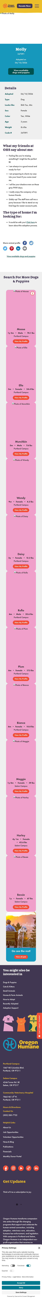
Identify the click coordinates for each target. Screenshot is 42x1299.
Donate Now (25, 6)
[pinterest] (12, 248)
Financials (7, 1151)
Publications (8, 1146)
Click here (30, 222)
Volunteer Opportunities (13, 1137)
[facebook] (25, 243)
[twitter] (5, 248)
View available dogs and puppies (21, 256)
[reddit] (31, 243)
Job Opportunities (10, 1132)
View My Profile (21, 341)
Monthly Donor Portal (12, 1156)
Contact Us (8, 1111)
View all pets (21, 957)
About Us (7, 1127)
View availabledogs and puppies (21, 71)
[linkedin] (18, 248)
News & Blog (8, 1142)
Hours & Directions (12, 1107)
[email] (25, 248)
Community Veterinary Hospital (18, 1092)
